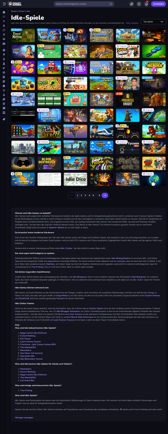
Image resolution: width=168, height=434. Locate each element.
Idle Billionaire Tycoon (31, 358)
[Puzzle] (4, 86)
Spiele (14, 11)
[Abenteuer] (4, 50)
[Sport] (4, 99)
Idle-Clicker (66, 248)
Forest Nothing (27, 335)
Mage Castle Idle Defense (33, 333)
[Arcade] (4, 59)
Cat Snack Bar (27, 380)
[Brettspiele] (4, 63)
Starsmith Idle (27, 356)
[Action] (4, 54)
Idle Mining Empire (121, 258)
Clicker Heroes (152, 295)
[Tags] (4, 119)
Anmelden (158, 3)
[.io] (4, 77)
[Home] (4, 12)
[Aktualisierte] (4, 30)
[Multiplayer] (4, 39)
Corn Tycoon (76, 314)
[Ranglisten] (4, 43)
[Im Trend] (4, 25)
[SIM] (4, 95)
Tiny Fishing (37, 266)
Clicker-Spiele (96, 308)
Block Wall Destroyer (82, 317)
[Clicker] (4, 68)
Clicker (22, 11)
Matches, (50, 264)
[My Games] (139, 4)
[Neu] (4, 21)
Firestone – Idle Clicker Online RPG (38, 344)
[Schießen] (4, 90)
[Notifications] (146, 4)
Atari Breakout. (139, 276)
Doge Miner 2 (63, 295)
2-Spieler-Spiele (55, 227)
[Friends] (131, 4)
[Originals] (4, 34)
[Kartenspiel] (4, 81)
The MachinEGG (28, 347)
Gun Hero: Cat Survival (31, 353)
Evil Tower (25, 338)
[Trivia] (4, 108)
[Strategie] (4, 103)
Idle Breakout (80, 276)
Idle (28, 11)
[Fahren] (4, 72)
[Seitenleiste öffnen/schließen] (4, 4)
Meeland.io (25, 350)
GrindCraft (24, 298)
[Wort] (4, 112)
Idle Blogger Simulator (68, 311)
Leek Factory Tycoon (63, 320)
